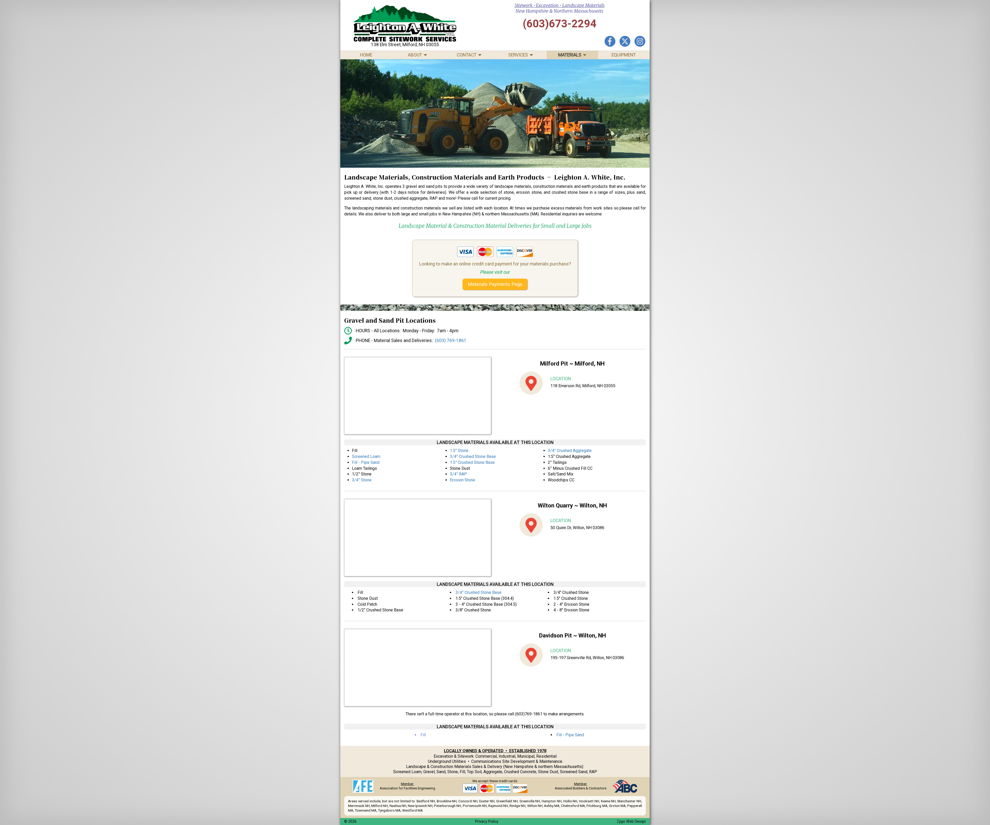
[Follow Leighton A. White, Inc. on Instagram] (639, 41)
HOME (366, 55)
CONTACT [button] (466, 55)
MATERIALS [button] (569, 55)
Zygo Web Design (631, 821)
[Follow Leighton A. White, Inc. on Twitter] (625, 41)
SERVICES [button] (518, 55)
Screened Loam (366, 456)
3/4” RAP (458, 474)
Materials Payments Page (495, 284)
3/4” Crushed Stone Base (473, 456)
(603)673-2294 (559, 23)
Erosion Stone (462, 480)
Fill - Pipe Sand (366, 462)
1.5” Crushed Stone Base (472, 462)
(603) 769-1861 (450, 340)
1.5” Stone (459, 450)
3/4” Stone (362, 480)
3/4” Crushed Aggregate (570, 450)
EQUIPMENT (624, 55)
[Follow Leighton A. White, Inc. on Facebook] (610, 41)
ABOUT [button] (415, 55)
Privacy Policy (486, 821)
